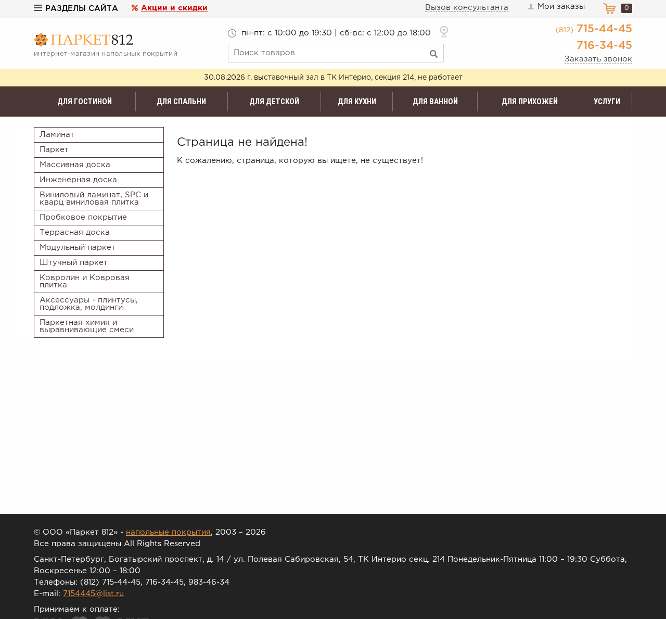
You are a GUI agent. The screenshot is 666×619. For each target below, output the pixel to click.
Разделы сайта (81, 8)
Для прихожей (530, 101)
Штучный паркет (74, 262)
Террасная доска (75, 232)
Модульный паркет (78, 247)
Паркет (54, 149)
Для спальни (181, 101)
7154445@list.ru (93, 593)
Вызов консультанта (466, 7)
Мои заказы (561, 6)
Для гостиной (84, 101)
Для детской (274, 101)
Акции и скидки (174, 8)
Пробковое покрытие (83, 217)
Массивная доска (75, 164)
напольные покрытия (168, 532)
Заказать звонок (598, 59)
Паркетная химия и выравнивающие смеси (87, 326)
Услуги (607, 101)
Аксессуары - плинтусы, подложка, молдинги (89, 304)
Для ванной (435, 101)
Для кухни (357, 101)
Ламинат (57, 134)
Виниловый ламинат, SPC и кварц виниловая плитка (94, 199)
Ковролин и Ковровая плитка (85, 281)
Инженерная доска (78, 179)
